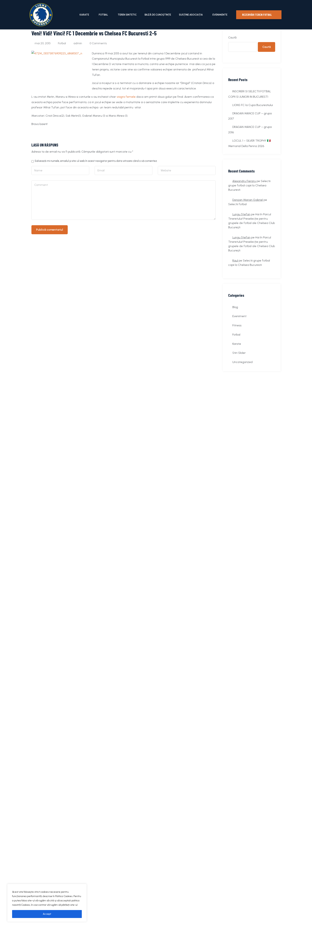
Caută (232, 37)
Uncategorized (242, 362)
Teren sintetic (127, 14)
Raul (235, 260)
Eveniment (239, 316)
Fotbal (103, 14)
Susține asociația (191, 14)
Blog (235, 307)
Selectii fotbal (237, 204)
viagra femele (126, 96)
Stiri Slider (239, 353)
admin (77, 43)
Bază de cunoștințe (158, 14)
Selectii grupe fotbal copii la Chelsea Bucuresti (249, 185)
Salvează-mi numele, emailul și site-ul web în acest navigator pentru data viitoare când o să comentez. (96, 161)
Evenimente (220, 14)
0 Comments (98, 43)
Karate (84, 14)
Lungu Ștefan (241, 214)
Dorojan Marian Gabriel (247, 200)
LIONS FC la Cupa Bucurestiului (252, 105)
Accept (47, 913)
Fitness (236, 325)
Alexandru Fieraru (244, 181)
